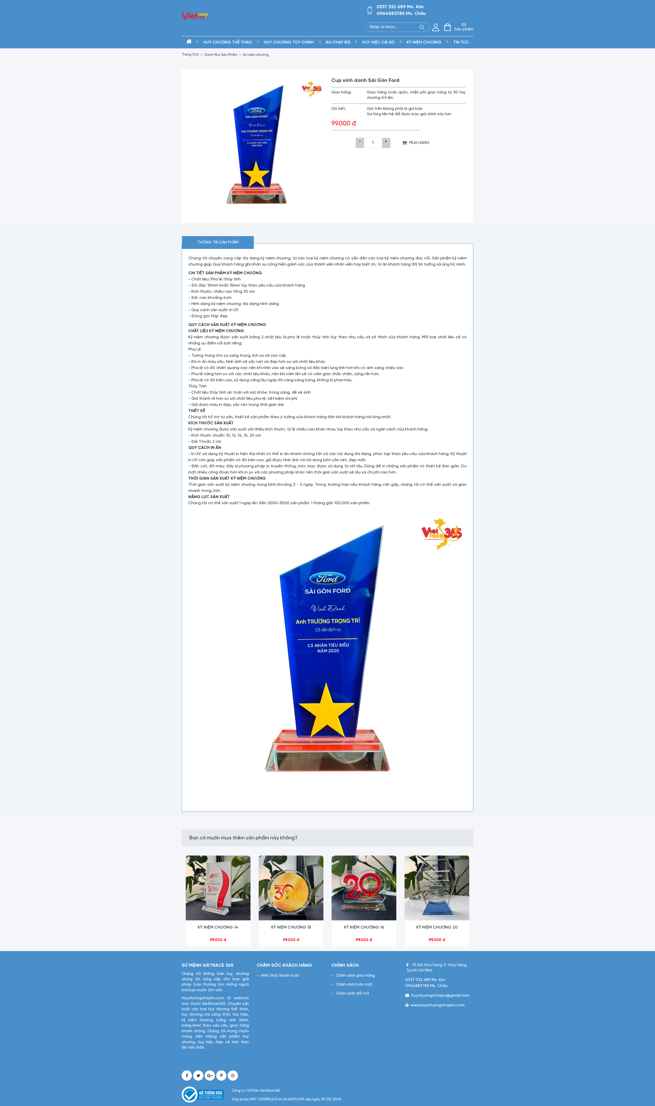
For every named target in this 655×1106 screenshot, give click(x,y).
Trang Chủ (190, 54)
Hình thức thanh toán (280, 976)
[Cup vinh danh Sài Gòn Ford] (256, 144)
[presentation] (182, 902)
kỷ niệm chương (424, 42)
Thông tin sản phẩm (217, 242)
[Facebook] (187, 1075)
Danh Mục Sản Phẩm (221, 55)
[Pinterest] (221, 1075)
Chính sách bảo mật (354, 985)
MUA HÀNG (419, 143)
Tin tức (461, 42)
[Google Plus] (210, 1075)
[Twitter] (198, 1075)
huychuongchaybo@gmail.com (440, 995)
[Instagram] (233, 1075)
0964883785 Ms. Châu (401, 13)
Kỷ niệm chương (256, 55)
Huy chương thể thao (227, 42)
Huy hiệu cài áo (378, 42)
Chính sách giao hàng (355, 976)
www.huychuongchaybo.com (437, 1005)
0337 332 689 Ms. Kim (400, 7)
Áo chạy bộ (338, 42)
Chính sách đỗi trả (352, 994)
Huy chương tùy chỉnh (289, 42)
